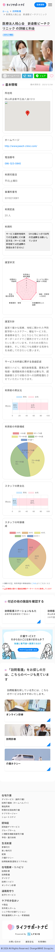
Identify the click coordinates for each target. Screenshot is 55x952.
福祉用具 (6, 806)
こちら (34, 583)
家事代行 (6, 847)
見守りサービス (9, 895)
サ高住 (5, 905)
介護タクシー (8, 858)
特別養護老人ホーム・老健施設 (16, 915)
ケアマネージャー (10, 813)
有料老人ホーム (9, 908)
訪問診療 (6, 871)
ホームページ (13, 76)
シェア (43, 76)
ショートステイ (9, 817)
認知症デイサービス (11, 827)
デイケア (6, 878)
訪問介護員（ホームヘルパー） (16, 803)
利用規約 (42, 942)
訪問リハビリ (8, 882)
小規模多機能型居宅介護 (13, 834)
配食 (4, 854)
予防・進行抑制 (9, 837)
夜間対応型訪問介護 (11, 810)
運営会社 (30, 942)
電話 (30, 76)
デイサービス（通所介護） (14, 799)
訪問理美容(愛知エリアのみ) (14, 861)
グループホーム (9, 830)
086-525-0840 (13, 163)
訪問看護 (6, 875)
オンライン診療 (9, 885)
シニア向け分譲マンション (14, 912)
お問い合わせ (15, 942)
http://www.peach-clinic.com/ (21, 146)
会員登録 (40, 5)
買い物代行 (7, 851)
